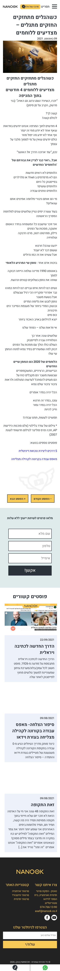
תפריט (45, 6)
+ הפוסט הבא (18, 499)
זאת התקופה (42, 805)
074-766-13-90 (32, 6)
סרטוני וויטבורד (20, 895)
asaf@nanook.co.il (46, 911)
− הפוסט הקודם (43, 499)
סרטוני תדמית (21, 899)
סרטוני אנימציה (20, 891)
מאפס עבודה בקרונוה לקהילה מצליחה (34, 459)
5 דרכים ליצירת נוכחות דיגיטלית (38, 451)
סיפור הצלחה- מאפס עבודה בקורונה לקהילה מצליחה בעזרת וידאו (33, 730)
